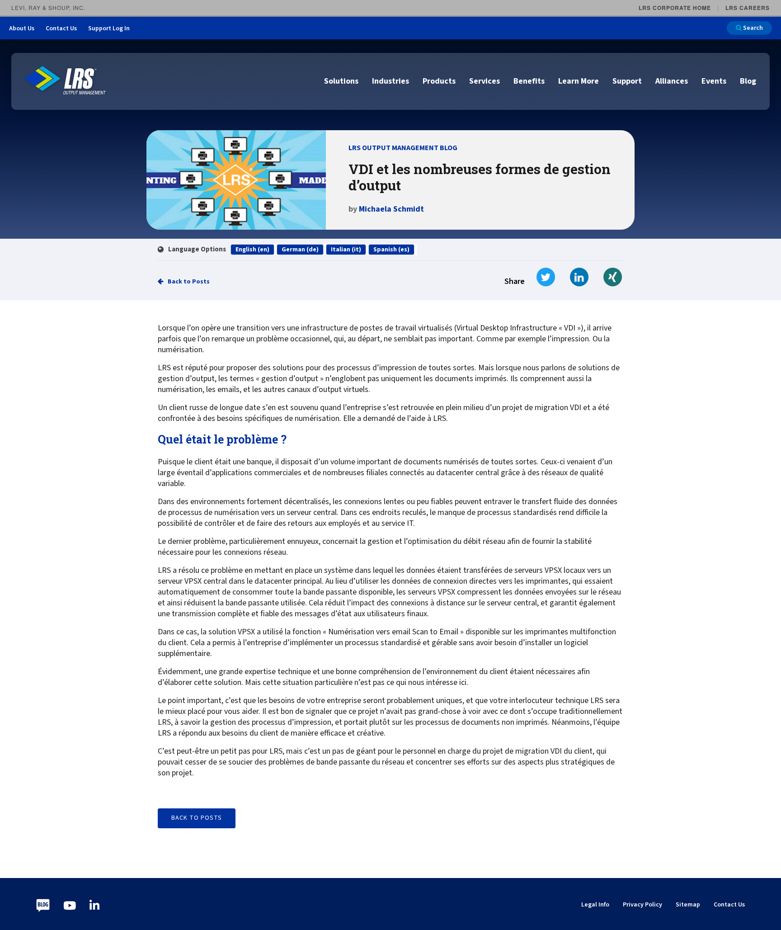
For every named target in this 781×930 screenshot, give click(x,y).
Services (484, 81)
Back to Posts (189, 281)
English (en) (252, 249)
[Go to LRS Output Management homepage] (65, 80)
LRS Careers (747, 8)
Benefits (529, 81)
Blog (748, 81)
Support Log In (109, 28)
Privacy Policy (642, 904)
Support (627, 81)
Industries (390, 81)
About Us (21, 28)
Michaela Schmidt (391, 209)
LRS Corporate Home (675, 8)
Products (439, 81)
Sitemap (688, 904)
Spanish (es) (391, 249)
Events (713, 81)
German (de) (300, 249)
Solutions (341, 81)
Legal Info (595, 904)
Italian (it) (346, 249)
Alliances (671, 81)
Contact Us (61, 28)
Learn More (578, 81)
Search (752, 28)
